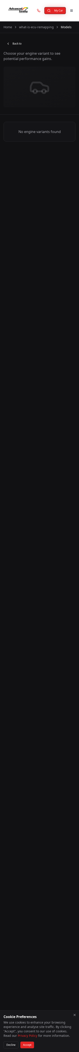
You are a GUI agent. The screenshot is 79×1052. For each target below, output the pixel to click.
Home (8, 27)
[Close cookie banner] (74, 1015)
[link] (39, 11)
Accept (27, 1045)
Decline (11, 1045)
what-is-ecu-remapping (36, 27)
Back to (17, 43)
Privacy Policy (27, 1035)
